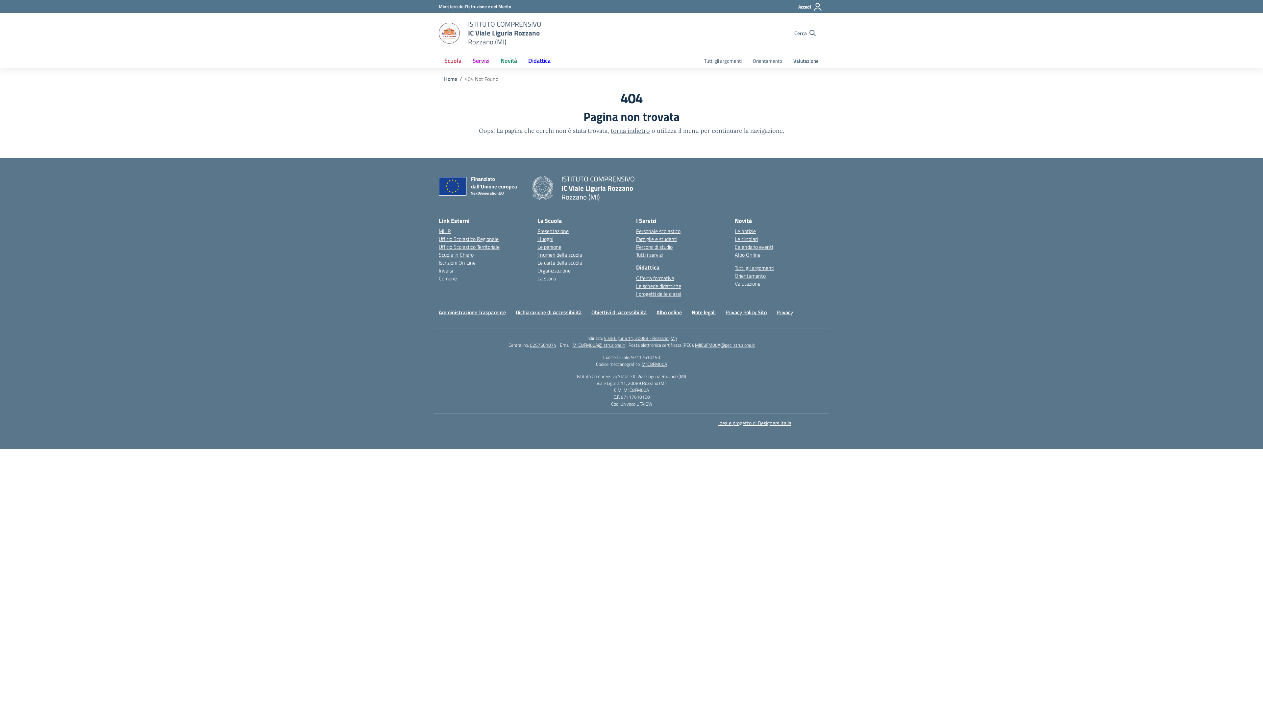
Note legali (704, 312)
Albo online (669, 312)
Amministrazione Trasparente (472, 312)
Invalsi (446, 270)
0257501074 (543, 345)
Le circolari (746, 239)
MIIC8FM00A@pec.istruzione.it (725, 345)
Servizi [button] (481, 60)
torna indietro (630, 130)
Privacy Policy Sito (746, 312)
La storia (546, 278)
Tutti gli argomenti (723, 61)
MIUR (445, 231)
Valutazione (806, 61)
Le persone (549, 247)
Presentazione (553, 231)
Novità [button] (509, 60)
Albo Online (747, 255)
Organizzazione (554, 270)
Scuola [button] (452, 60)
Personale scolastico (658, 231)
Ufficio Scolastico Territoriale (469, 247)
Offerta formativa (655, 278)
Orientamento (767, 61)
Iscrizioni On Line (457, 263)
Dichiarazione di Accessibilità (549, 312)
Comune (448, 278)
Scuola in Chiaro (456, 255)
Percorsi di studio (654, 247)
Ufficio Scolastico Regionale (469, 239)
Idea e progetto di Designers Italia (754, 423)
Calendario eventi (754, 247)
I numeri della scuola (559, 255)
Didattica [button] (539, 60)
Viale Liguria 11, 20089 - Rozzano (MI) (640, 338)
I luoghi (545, 239)
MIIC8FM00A (654, 364)
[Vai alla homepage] (449, 33)
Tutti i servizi (649, 255)
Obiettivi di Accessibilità (619, 312)
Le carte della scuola (559, 263)
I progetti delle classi (658, 294)
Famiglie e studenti (656, 239)
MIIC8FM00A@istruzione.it (599, 345)
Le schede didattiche (658, 286)
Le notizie (745, 231)
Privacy (785, 312)
